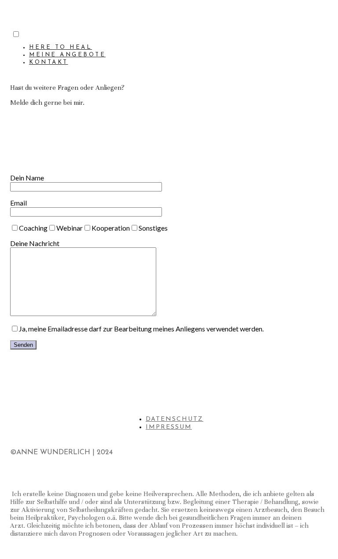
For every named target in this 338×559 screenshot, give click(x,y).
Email (18, 203)
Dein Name (27, 177)
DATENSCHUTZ (174, 419)
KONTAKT (48, 62)
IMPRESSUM (169, 427)
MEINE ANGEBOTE (67, 55)
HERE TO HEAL (60, 47)
